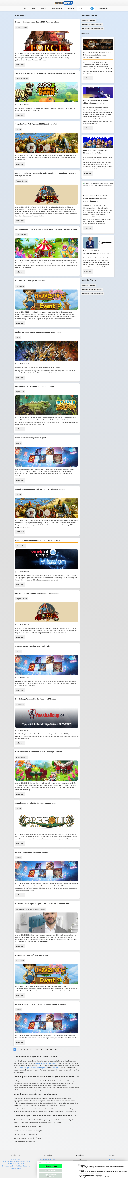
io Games (70, 8)
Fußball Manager (24, 1067)
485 (51, 1050)
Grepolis (18, 129)
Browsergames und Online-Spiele (45, 1063)
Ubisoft (92, 20)
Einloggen (102, 8)
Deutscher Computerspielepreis (92, 28)
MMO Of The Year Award (16, 1163)
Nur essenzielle (50, 1170)
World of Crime (20, 546)
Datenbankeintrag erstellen (48, 1159)
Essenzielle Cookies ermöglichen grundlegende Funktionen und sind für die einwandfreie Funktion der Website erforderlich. (102, 1166)
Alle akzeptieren (51, 1166)
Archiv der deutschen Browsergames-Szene (16, 1161)
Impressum (112, 1159)
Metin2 (18, 337)
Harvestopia (20, 286)
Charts (43, 8)
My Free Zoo (20, 391)
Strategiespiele (43, 1067)
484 (46, 1050)
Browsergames (57, 8)
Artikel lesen (20, 64)
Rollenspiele (34, 1067)
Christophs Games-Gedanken (92, 24)
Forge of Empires (21, 27)
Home (24, 8)
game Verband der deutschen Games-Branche (30, 909)
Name (80, 1159)
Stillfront (85, 20)
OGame (18, 443)
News (33, 8)
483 (42, 1050)
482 (37, 1050)
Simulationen (55, 1067)
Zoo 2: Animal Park (22, 78)
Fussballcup (20, 704)
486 (56, 1050)
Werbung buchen (16, 1159)
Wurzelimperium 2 (21, 234)
